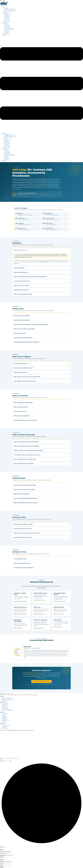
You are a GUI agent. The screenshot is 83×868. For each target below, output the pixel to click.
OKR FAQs (6, 32)
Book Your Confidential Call (41, 681)
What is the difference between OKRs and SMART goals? (28, 450)
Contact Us (4, 35)
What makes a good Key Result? (22, 320)
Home (3, 6)
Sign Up (6, 756)
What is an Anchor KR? (20, 333)
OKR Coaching (7, 15)
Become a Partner (5, 728)
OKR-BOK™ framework (38, 650)
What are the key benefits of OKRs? (23, 294)
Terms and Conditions (6, 725)
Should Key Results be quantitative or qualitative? (26, 342)
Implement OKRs (8, 13)
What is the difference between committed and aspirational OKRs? (31, 324)
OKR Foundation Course (9, 11)
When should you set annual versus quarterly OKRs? (27, 376)
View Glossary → (58, 626)
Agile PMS (6, 14)
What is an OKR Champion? (21, 407)
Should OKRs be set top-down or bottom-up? (25, 420)
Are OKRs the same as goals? (21, 289)
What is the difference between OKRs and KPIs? (26, 441)
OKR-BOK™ (7, 23)
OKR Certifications (5, 7)
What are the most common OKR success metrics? (27, 533)
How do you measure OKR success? (23, 528)
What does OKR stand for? (20, 250)
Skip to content (2, 0)
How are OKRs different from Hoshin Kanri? (25, 459)
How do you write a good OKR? (22, 315)
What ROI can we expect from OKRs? (23, 524)
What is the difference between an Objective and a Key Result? (30, 276)
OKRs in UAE (7, 19)
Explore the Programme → (21, 601)
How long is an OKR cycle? (20, 363)
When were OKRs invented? (21, 272)
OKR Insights (4, 22)
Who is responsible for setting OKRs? (23, 402)
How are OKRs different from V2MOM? (23, 463)
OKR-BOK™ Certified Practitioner (10, 10)
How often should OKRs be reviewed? (23, 368)
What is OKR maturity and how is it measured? (26, 502)
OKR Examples (5, 717)
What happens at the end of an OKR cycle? (25, 381)
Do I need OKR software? (20, 558)
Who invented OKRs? (19, 267)
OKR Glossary (7, 31)
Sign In (9, 756)
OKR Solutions (4, 12)
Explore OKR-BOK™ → (39, 628)
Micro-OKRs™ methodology (49, 650)
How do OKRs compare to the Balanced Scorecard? (27, 454)
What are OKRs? (8, 27)
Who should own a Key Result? (22, 415)
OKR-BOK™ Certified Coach (10, 9)
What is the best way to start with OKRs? (24, 489)
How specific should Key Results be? (23, 337)
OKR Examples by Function (9, 28)
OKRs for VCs (7, 18)
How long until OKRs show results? (23, 537)
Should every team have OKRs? (22, 493)
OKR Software (4, 720)
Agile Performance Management (8, 710)
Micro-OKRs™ (7, 24)
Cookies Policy (4, 727)
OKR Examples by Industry (9, 29)
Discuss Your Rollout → (60, 601)
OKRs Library (4, 721)
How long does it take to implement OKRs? (25, 485)
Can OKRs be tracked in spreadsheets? (24, 567)
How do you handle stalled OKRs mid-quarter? (25, 498)
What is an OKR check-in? (20, 372)
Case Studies (7, 25)
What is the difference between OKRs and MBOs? (26, 446)
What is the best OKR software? (22, 563)
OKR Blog (6, 30)
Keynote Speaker (8, 21)
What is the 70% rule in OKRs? (21, 285)
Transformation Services (6, 33)
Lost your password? (10, 855)
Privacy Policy (4, 726)
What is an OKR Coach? (20, 411)
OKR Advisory (7, 16)
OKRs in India (7, 20)
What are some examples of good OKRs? (24, 328)
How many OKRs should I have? (22, 281)
